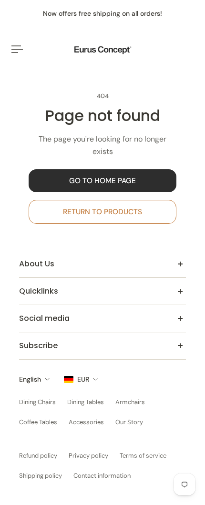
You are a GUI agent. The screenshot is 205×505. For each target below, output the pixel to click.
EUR (83, 379)
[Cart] (193, 49)
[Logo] (102, 49)
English (30, 379)
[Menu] (17, 49)
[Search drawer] (186, 49)
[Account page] (30, 49)
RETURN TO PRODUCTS (102, 212)
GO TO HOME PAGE (102, 181)
